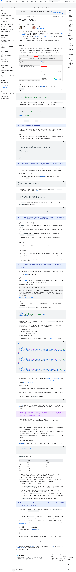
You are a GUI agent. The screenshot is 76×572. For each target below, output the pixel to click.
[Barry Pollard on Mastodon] (40, 29)
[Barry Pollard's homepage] (43, 29)
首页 (19, 16)
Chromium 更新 (62, 558)
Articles (3, 4)
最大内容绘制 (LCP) (40, 34)
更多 (45, 1)
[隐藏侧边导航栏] (13, 570)
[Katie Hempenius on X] (24, 29)
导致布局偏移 (37, 36)
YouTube (69, 559)
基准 (28, 1)
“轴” (19, 406)
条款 (17, 569)
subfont (47, 380)
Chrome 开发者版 (62, 556)
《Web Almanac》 (36, 255)
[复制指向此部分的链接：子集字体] (24, 301)
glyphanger (52, 380)
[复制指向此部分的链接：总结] (22, 533)
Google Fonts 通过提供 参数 (53, 378)
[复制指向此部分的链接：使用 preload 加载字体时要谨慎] (35, 223)
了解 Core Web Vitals (18, 7)
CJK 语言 (26, 274)
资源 (16, 1)
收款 (38, 7)
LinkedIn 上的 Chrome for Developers (70, 562)
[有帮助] (61, 17)
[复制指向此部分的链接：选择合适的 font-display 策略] (35, 440)
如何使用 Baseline (34, 1)
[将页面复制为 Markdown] (39, 20)
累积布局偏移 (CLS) (48, 36)
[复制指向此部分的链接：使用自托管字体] (27, 251)
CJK (21, 333)
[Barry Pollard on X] (37, 29)
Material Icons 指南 (22, 523)
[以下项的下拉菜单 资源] (18, 1)
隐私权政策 (21, 569)
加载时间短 (10, 7)
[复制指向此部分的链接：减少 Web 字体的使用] (30, 386)
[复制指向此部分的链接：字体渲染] (25, 424)
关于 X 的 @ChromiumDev (70, 557)
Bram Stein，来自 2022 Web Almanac (26, 297)
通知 (42, 7)
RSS (68, 564)
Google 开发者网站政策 (20, 547)
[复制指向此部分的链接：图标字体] (23, 514)
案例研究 (61, 560)
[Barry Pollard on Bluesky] (42, 29)
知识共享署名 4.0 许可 (33, 546)
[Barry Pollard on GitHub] (38, 29)
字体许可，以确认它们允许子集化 (29, 382)
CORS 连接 (36, 190)
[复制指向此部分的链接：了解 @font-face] (28, 84)
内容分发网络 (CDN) (42, 259)
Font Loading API (37, 125)
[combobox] (54, 1)
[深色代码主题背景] (63, 94)
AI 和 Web (3, 7)
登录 (74, 1)
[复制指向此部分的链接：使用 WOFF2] (26, 278)
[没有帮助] (62, 17)
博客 (41, 1)
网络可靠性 (55, 7)
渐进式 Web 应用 (32, 7)
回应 (60, 7)
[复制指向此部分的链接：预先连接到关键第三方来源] (33, 174)
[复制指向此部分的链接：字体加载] (25, 45)
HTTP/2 (49, 259)
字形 (28, 303)
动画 (65, 7)
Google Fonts (24, 217)
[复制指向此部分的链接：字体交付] (25, 242)
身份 (25, 7)
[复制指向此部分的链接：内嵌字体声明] (26, 134)
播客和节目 (61, 561)
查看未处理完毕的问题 (54, 559)
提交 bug (53, 556)
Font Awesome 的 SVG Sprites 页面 (52, 522)
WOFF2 (26, 280)
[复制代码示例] (65, 94)
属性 (35, 529)
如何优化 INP (48, 7)
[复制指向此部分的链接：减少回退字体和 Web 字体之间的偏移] (38, 527)
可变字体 (35, 419)
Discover (22, 1)
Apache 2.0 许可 (51, 546)
